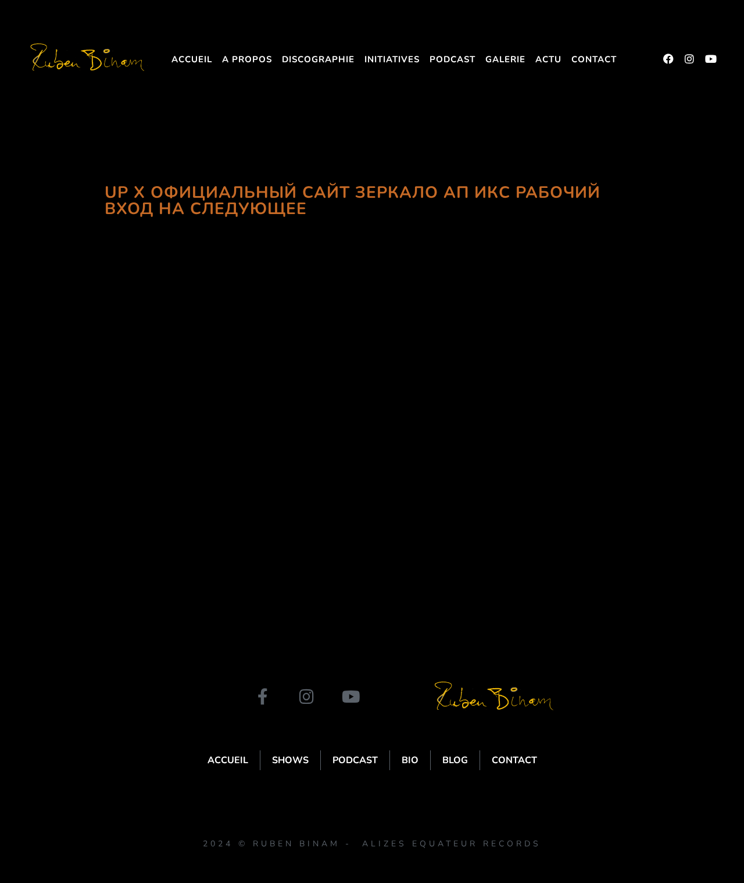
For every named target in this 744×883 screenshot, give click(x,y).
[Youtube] (710, 58)
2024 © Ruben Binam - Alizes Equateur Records (372, 843)
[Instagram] (689, 58)
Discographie (318, 59)
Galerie (505, 59)
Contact (594, 59)
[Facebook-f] (262, 697)
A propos (247, 59)
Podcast (452, 59)
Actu (548, 59)
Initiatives (392, 59)
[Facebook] (668, 58)
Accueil (191, 59)
